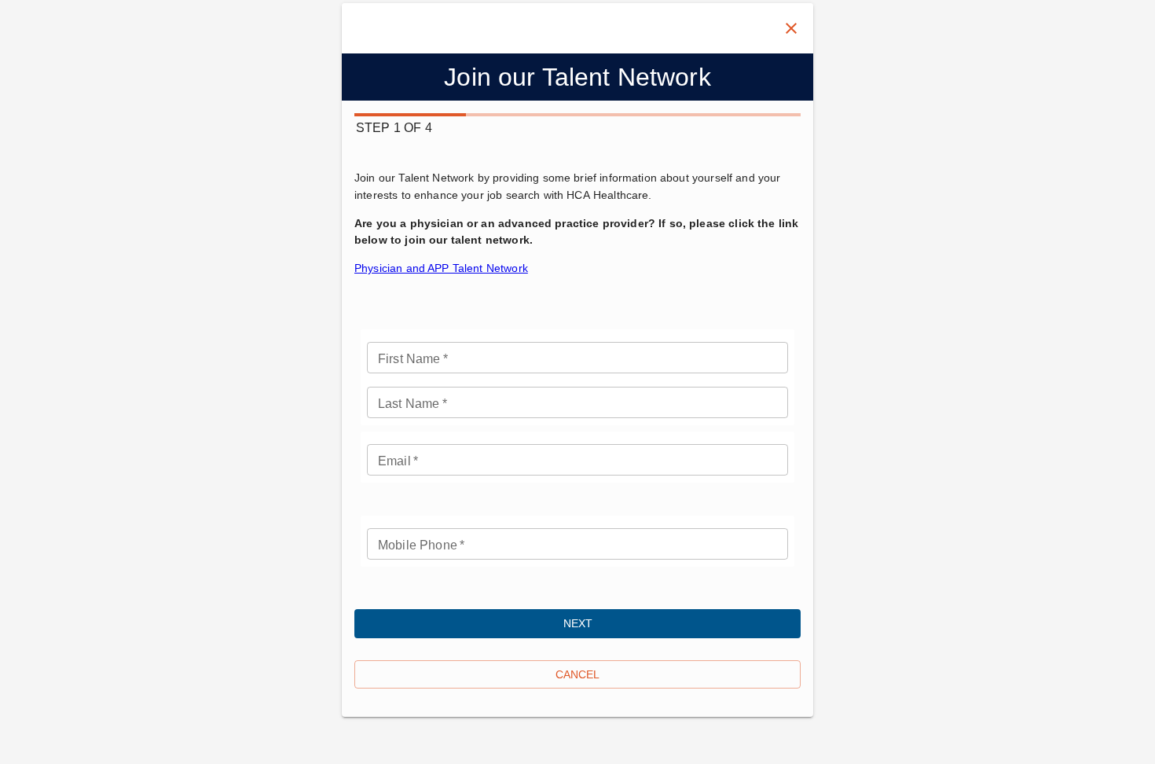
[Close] (791, 28)
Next (577, 623)
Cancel (578, 674)
